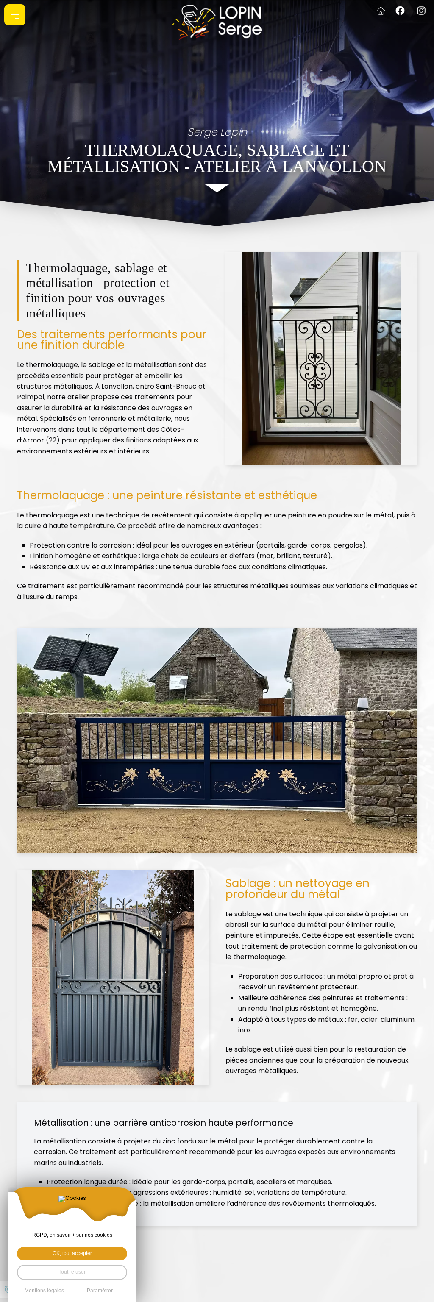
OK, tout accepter (72, 1253)
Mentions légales (44, 1291)
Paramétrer (100, 1291)
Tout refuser (72, 1272)
